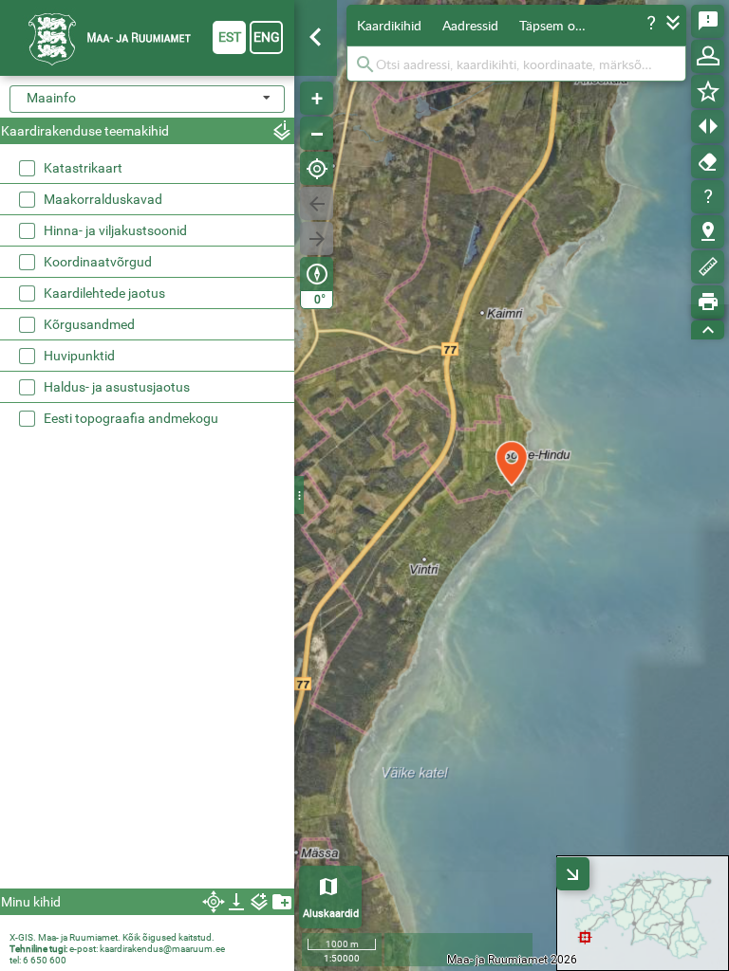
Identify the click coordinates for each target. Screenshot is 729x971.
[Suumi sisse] (316, 98)
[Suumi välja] (316, 133)
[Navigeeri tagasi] (316, 203)
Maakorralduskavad (103, 199)
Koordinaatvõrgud (98, 261)
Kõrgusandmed (89, 324)
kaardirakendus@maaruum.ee (162, 949)
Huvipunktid (79, 355)
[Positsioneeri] (316, 168)
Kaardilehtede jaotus (104, 293)
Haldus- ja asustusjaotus (117, 386)
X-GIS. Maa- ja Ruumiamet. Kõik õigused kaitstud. (112, 937)
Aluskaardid (331, 913)
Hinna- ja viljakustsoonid (115, 230)
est (229, 37)
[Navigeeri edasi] (316, 238)
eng (266, 37)
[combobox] (147, 99)
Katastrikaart (83, 167)
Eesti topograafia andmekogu (131, 418)
